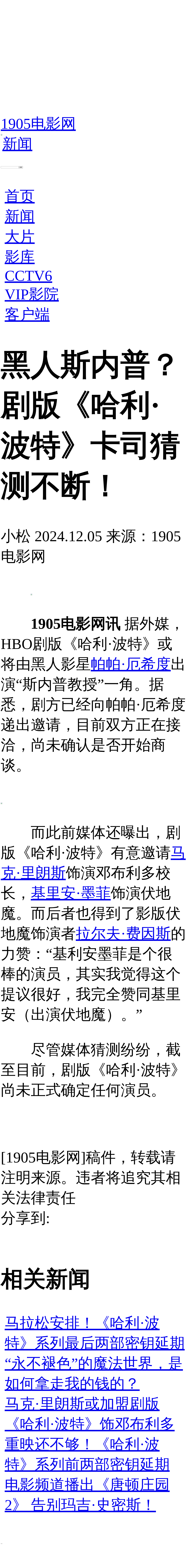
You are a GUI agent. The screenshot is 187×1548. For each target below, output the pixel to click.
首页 (20, 196)
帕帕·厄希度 (131, 664)
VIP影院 (32, 294)
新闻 (20, 216)
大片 (20, 236)
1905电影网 (38, 123)
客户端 (27, 314)
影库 (20, 257)
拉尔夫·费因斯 (123, 933)
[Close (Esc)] (1, 1543)
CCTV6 (28, 275)
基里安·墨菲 (71, 893)
